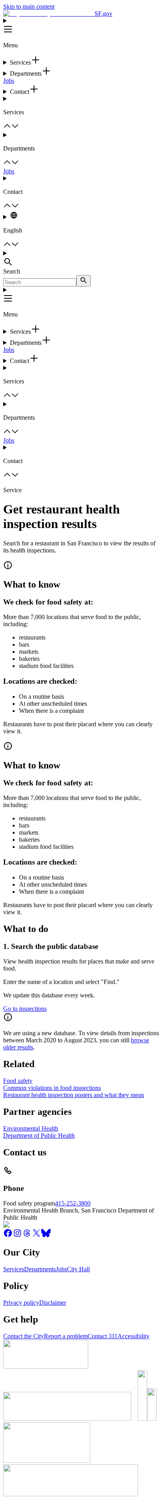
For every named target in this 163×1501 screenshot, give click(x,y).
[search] (83, 280)
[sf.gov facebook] (8, 1235)
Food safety (17, 1080)
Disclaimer (52, 1302)
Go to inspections (25, 1008)
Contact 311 (102, 1336)
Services (13, 1269)
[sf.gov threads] (27, 1235)
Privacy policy (21, 1302)
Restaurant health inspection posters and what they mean (73, 1095)
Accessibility (134, 1336)
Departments (40, 1269)
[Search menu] (81, 259)
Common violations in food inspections (52, 1087)
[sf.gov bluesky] (46, 1235)
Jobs (8, 80)
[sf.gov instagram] (17, 1235)
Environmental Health (30, 1128)
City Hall (78, 1269)
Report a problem (65, 1336)
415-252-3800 (73, 1203)
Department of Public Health (39, 1135)
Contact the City (23, 1336)
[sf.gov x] (36, 1235)
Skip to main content (29, 6)
